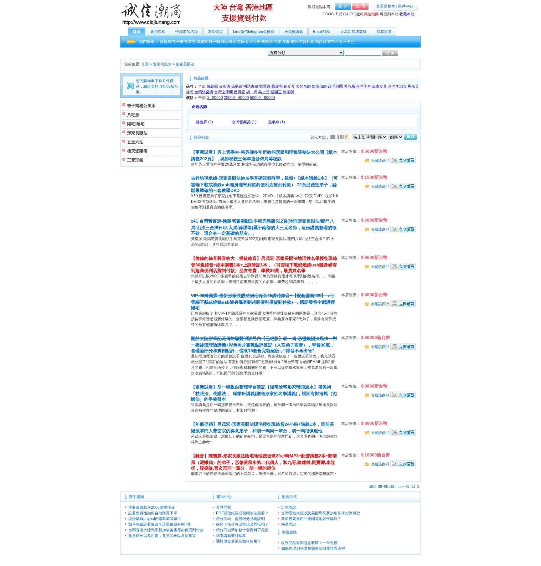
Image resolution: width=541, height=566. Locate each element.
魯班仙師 (319, 86)
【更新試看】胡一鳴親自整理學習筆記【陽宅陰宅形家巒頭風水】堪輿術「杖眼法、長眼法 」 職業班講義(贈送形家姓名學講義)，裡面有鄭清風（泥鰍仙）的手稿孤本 (264, 393)
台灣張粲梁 (203, 92)
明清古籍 (250, 86)
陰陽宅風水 (162, 64)
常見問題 (223, 507)
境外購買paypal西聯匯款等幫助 (154, 519)
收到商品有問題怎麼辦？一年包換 (309, 543)
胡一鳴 (251, 92)
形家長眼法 (185, 64)
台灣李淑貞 (397, 86)
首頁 (136, 31)
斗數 (286, 41)
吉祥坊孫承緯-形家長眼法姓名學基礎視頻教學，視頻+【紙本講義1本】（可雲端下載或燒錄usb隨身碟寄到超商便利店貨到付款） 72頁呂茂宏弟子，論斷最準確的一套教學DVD (264, 184)
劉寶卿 (264, 86)
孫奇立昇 (379, 86)
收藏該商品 (380, 160)
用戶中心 (405, 6)
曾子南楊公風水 (141, 105)
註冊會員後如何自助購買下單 (152, 513)
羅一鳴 (214, 41)
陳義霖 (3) (204, 122)
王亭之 (348, 41)
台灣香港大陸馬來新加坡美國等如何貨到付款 (166, 530)
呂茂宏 (239, 92)
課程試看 (384, 31)
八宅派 (133, 114)
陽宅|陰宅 (136, 123)
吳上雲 (264, 92)
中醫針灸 (306, 41)
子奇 (179, 41)
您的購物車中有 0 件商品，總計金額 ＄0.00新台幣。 (157, 86)
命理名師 (199, 107)
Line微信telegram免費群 (253, 31)
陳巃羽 (288, 92)
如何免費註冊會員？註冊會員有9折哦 (159, 524)
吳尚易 (349, 86)
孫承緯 (236, 86)
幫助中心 (224, 497)
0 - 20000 (215, 97)
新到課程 (157, 31)
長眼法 (267, 41)
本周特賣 (215, 31)
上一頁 (404, 486)
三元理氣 (135, 160)
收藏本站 (407, 14)
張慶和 (277, 86)
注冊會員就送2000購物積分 (151, 507)
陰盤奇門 (167, 41)
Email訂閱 (321, 31)
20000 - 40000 (236, 97)
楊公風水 (228, 41)
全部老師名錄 (186, 31)
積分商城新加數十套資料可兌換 (242, 530)
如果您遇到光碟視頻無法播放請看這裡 (313, 548)
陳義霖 (212, 86)
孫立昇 (190, 41)
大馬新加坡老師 (353, 31)
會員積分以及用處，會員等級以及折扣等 (162, 535)
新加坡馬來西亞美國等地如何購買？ (311, 519)
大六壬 (254, 41)
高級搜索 (406, 53)
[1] (413, 486)
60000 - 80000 (262, 97)
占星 (277, 41)
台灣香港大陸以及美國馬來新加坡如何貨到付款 (320, 513)
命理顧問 (335, 86)
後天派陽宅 (137, 151)
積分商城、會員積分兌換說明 (240, 519)
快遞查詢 (288, 524)
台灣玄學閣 (223, 92)
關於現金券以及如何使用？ (238, 541)
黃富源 (224, 86)
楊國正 (276, 92)
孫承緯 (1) (276, 122)
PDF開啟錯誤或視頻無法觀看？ (242, 513)
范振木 (242, 41)
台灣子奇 (363, 86)
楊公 (294, 41)
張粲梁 (202, 41)
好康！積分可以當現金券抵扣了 (242, 524)
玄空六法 (334, 41)
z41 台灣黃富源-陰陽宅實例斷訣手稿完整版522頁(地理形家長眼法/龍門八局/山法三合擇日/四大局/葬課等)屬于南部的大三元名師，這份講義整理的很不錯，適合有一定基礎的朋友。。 (264, 227)
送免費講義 (293, 31)
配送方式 (289, 497)
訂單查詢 (288, 507)
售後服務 (289, 532)
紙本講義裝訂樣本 (231, 535)
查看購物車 (385, 6)
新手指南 (136, 497)
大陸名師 (303, 86)
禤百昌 (320, 41)
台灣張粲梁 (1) (244, 122)
